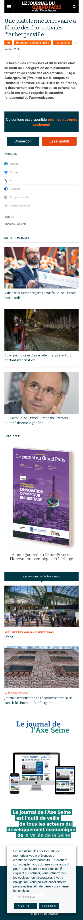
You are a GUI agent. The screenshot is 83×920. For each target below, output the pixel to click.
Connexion (23, 141)
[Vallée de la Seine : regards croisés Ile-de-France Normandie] (41, 267)
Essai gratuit (59, 141)
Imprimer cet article (19, 205)
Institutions (63, 42)
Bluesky (14, 172)
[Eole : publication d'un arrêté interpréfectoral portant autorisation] (41, 330)
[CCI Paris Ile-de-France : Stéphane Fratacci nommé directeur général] (41, 392)
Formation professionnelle (32, 42)
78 (8, 42)
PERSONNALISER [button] (30, 897)
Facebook (15, 188)
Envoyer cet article (20, 197)
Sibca (8, 637)
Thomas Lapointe (15, 224)
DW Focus (41, 6)
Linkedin (14, 163)
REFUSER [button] (49, 906)
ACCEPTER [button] (25, 906)
